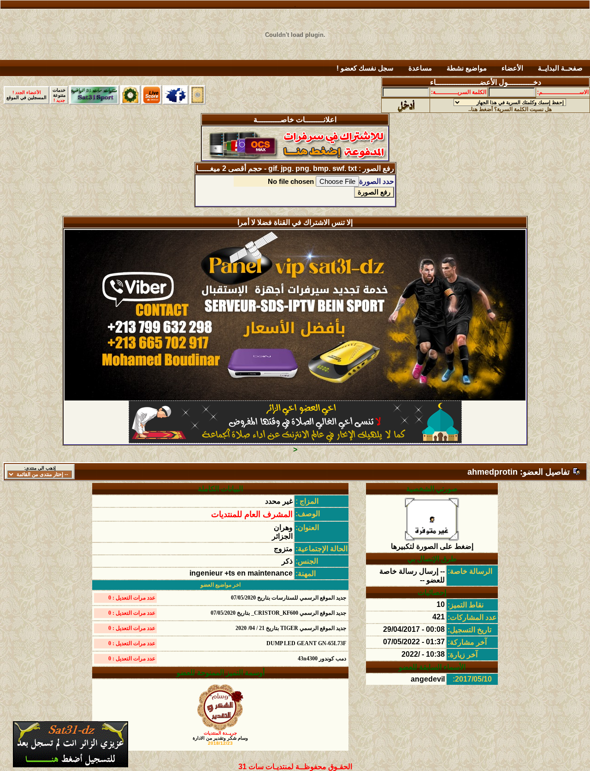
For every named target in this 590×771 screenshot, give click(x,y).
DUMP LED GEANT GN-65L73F (306, 643)
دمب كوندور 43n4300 (322, 658)
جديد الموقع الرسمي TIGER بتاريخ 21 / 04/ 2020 (291, 628)
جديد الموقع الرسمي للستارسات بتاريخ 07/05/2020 (288, 597)
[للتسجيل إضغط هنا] (70, 765)
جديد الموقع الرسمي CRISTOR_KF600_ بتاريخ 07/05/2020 (278, 613)
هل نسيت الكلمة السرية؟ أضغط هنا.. (510, 109)
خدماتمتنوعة (59, 95)
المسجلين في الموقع (26, 95)
